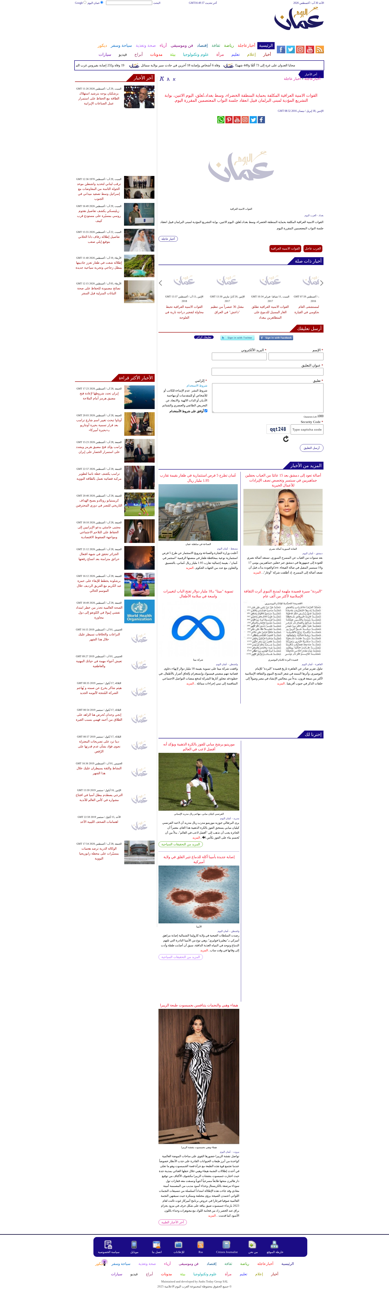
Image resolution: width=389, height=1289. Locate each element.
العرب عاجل (313, 248)
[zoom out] (174, 78)
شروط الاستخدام (197, 385)
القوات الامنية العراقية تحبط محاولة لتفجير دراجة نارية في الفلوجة (184, 312)
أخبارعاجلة (312, 79)
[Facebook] (276, 339)
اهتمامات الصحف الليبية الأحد (99, 821)
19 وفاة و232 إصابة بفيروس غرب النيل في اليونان (107, 65)
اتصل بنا (157, 1252)
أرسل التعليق (312, 448)
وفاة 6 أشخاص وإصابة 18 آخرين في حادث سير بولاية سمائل (196, 65)
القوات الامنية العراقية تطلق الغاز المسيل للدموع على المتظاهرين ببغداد (270, 312)
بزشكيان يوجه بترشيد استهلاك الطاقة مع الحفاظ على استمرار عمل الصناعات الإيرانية (98, 98)
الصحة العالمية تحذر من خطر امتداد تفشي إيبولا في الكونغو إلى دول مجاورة (99, 612)
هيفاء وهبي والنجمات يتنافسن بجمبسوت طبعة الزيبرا (199, 1005)
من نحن (253, 1252)
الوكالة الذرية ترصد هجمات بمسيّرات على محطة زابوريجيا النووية (99, 853)
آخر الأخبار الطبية (172, 1222)
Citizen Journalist (227, 1252)
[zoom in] (162, 78)
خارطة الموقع (275, 1252)
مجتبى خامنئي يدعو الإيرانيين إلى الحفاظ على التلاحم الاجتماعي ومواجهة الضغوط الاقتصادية (99, 532)
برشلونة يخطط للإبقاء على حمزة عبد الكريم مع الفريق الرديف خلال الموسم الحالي (99, 585)
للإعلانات (179, 1252)
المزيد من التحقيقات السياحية (180, 844)
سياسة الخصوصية (109, 1252)
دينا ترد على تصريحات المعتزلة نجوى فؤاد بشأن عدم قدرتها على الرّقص (99, 746)
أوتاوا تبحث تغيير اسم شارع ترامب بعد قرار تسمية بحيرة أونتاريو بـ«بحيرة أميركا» (99, 425)
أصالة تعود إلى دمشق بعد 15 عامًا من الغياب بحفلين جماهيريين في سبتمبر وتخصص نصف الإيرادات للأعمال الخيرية (283, 480)
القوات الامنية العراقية (285, 248)
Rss (201, 1252)
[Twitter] (237, 339)
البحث (156, 2)
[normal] (167, 78)
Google (79, 2)
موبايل (134, 1252)
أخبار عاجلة (292, 79)
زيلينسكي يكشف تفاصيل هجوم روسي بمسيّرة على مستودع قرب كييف (99, 216)
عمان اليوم (94, 2)
